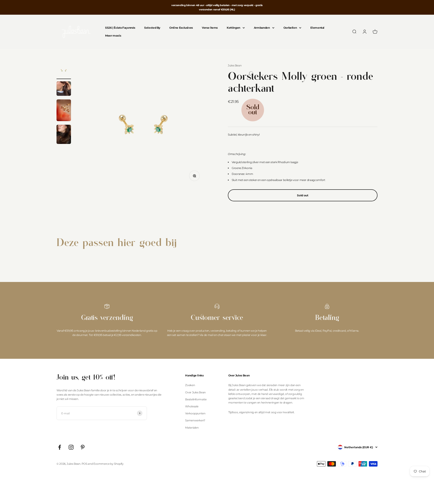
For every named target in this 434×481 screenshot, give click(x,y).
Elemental (317, 28)
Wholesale (191, 406)
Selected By (152, 28)
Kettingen (233, 28)
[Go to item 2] (64, 89)
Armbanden (262, 28)
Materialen (191, 427)
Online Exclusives (181, 28)
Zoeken (190, 385)
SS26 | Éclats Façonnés (120, 28)
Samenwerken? (195, 420)
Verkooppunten (195, 413)
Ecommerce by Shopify (108, 463)
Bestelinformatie (195, 399)
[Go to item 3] (64, 110)
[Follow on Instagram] (71, 447)
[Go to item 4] (64, 135)
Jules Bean (234, 65)
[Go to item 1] (64, 71)
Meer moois (113, 36)
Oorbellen (290, 28)
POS (84, 463)
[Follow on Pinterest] (83, 447)
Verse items (210, 28)
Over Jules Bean (195, 392)
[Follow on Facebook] (60, 447)
